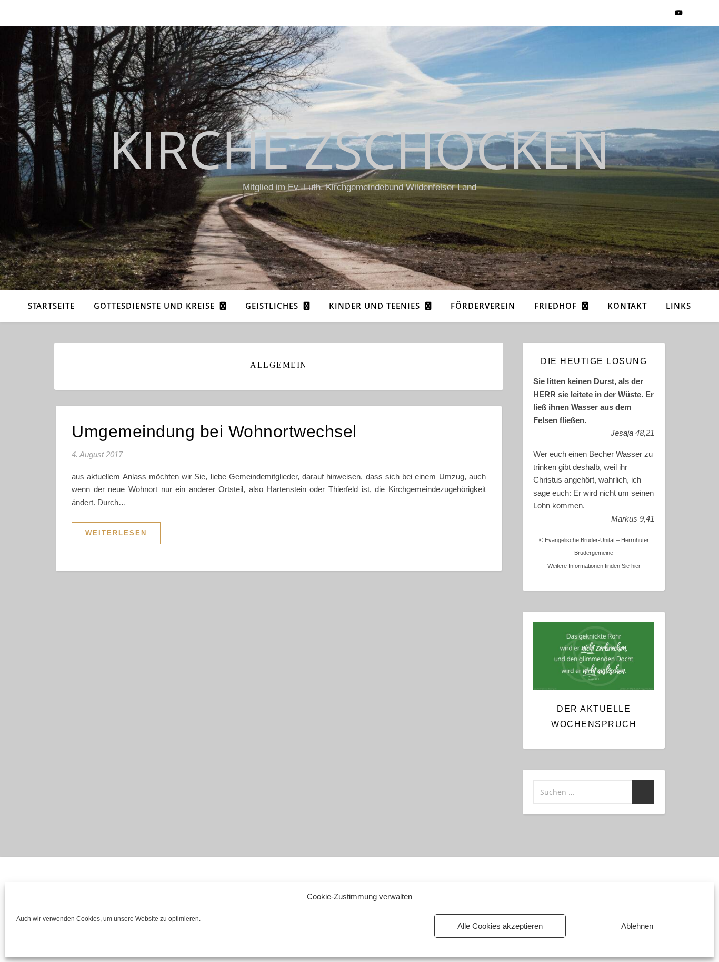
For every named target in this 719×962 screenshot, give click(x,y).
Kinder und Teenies (374, 305)
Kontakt (627, 305)
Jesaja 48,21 (632, 432)
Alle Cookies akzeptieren (500, 925)
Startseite (51, 305)
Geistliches (271, 305)
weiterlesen (116, 533)
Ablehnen (637, 925)
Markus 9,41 (632, 518)
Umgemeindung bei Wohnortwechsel (214, 431)
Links (678, 305)
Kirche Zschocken (359, 148)
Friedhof (555, 305)
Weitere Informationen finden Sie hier (594, 566)
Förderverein (483, 305)
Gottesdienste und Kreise (154, 305)
